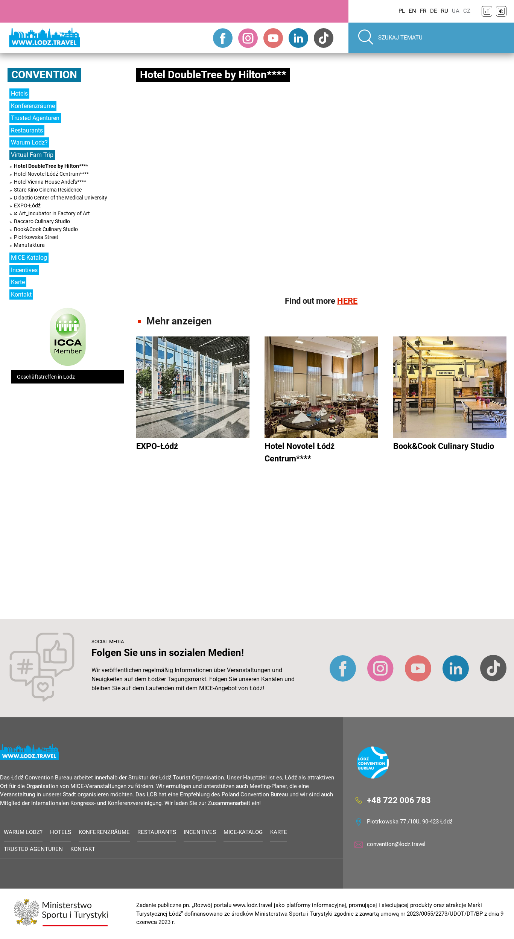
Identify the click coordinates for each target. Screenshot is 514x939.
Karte (18, 282)
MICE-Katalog (29, 257)
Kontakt (21, 294)
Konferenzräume (33, 106)
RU (444, 11)
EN (412, 11)
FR (423, 11)
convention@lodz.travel (396, 844)
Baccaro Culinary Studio (42, 221)
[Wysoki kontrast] (501, 11)
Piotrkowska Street (36, 237)
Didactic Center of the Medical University (60, 198)
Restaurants (27, 130)
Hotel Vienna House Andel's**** (50, 182)
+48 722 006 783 (399, 800)
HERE (347, 301)
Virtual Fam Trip (32, 154)
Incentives (24, 270)
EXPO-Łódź (27, 205)
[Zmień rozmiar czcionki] (487, 11)
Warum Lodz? (29, 142)
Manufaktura (29, 245)
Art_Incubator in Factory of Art (54, 213)
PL (401, 11)
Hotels (19, 93)
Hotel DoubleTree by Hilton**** (51, 166)
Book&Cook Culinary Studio (46, 229)
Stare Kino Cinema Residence (48, 190)
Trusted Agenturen (35, 118)
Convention (44, 74)
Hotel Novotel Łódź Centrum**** (51, 174)
